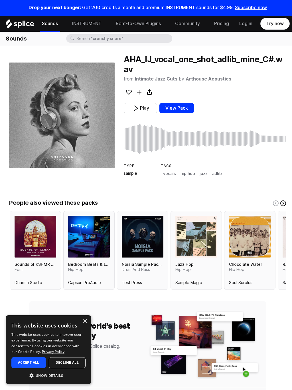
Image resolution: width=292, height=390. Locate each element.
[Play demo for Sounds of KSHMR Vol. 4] (35, 236)
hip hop (188, 173)
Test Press (132, 283)
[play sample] (205, 138)
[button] (48, 375)
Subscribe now (251, 7)
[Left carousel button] (275, 203)
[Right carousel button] (283, 203)
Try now (275, 23)
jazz (204, 173)
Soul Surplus (240, 283)
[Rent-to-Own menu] (165, 24)
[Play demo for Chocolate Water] (250, 236)
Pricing (221, 23)
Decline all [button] (67, 362)
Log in (245, 23)
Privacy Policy (53, 351)
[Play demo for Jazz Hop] (196, 236)
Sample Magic (188, 283)
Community (187, 23)
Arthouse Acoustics (208, 79)
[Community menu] (204, 24)
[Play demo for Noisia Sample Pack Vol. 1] (142, 236)
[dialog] (48, 349)
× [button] (85, 321)
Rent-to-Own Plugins (138, 23)
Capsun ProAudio (84, 283)
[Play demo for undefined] (62, 115)
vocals (169, 173)
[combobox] (123, 38)
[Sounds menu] (62, 24)
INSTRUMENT (87, 23)
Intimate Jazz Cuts (156, 79)
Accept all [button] (28, 362)
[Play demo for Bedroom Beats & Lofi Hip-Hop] (89, 236)
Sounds (50, 23)
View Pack (176, 108)
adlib (217, 173)
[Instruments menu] (106, 24)
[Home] (20, 25)
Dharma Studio (28, 283)
